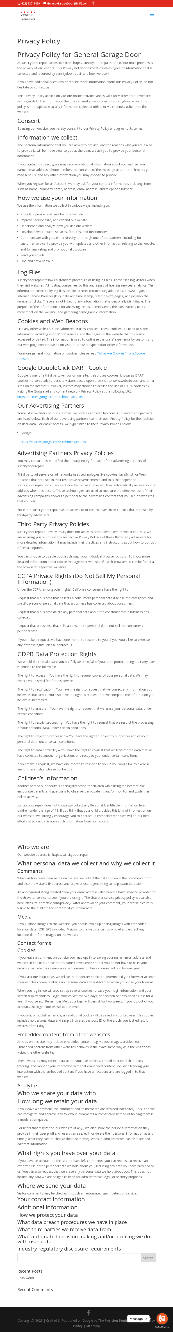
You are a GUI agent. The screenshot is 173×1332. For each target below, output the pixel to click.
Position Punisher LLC (122, 1320)
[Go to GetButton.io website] (162, 1327)
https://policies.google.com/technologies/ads (50, 397)
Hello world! (25, 1278)
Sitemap (93, 1326)
